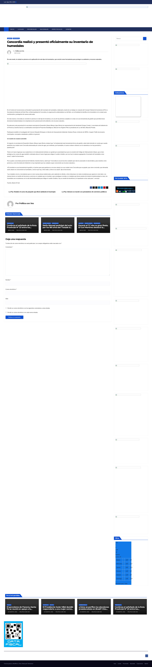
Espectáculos (57, 29)
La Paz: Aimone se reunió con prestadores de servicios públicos (84, 192)
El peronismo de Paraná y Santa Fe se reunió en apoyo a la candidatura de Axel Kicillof (21, 609)
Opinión (68, 29)
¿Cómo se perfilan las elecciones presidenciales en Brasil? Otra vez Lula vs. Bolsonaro (94, 609)
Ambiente (10, 38)
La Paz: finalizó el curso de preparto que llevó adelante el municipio (32, 192)
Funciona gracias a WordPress (11, 663)
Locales (21, 29)
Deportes (81, 223)
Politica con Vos (19, 51)
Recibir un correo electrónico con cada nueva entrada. (23, 312)
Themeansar (30, 663)
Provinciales (32, 29)
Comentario (9, 247)
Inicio (12, 29)
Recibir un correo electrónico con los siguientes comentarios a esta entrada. (29, 308)
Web (7, 298)
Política (9, 604)
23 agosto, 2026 (12, 611)
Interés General (47, 223)
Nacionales (44, 29)
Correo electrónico (11, 289)
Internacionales (83, 604)
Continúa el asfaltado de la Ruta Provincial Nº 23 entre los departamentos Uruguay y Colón (130, 609)
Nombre (8, 280)
